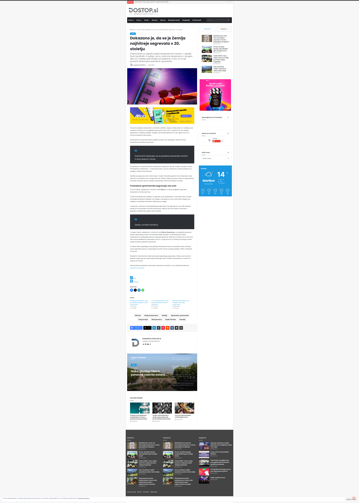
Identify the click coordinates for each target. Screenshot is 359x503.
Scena (138, 20)
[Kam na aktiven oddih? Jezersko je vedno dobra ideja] (207, 69)
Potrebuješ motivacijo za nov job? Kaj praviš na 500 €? (221, 470)
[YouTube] (148, 344)
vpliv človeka (171, 319)
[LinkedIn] (154, 328)
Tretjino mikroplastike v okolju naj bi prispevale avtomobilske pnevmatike (161, 417)
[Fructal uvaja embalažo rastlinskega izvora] (184, 408)
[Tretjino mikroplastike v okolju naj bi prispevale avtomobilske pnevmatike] (162, 408)
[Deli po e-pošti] (176, 328)
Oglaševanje (153, 492)
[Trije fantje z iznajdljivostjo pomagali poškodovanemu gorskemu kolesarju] (204, 462)
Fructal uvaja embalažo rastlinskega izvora (183, 416)
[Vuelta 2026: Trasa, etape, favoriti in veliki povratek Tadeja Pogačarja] (207, 58)
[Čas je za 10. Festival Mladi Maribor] (204, 454)
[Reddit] (167, 328)
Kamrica (162, 20)
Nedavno (224, 29)
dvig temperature (151, 315)
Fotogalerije (186, 20)
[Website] (143, 344)
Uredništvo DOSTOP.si (139, 65)
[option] (162, 372)
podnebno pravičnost (137, 268)
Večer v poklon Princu (218, 478)
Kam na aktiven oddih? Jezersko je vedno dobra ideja (150, 2)
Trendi (146, 20)
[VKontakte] (172, 328)
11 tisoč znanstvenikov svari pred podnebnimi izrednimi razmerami (159, 302)
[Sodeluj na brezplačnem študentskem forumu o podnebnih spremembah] (140, 408)
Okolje (143, 29)
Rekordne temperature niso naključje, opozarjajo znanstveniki (180, 302)
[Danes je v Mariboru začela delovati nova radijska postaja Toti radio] (204, 445)
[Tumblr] (159, 328)
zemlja (182, 319)
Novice (130, 20)
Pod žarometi (196, 20)
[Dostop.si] (143, 11)
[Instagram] (150, 344)
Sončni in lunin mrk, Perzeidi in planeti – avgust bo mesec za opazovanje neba (145, 373)
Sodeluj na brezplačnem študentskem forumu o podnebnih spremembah (138, 417)
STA (134, 278)
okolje (165, 315)
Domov (133, 29)
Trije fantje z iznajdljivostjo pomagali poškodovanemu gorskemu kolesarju (220, 462)
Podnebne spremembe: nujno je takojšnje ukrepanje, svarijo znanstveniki (139, 302)
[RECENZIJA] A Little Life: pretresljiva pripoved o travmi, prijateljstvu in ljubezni (221, 39)
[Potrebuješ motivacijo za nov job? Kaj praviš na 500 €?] (204, 471)
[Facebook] (146, 344)
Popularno (207, 29)
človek (138, 315)
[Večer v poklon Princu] (204, 480)
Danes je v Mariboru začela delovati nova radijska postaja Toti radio (221, 445)
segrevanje (144, 319)
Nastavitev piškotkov (83, 498)
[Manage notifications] (353, 498)
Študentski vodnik (174, 20)
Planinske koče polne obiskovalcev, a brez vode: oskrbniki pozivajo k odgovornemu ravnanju (148, 481)
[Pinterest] (163, 328)
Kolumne (155, 20)
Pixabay (135, 282)
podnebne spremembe (180, 315)
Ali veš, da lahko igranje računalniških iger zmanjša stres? (220, 49)
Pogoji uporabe (132, 492)
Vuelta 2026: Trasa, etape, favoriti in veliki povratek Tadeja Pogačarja (221, 59)
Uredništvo (146, 492)
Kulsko (134, 365)
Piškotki (140, 492)
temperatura (157, 319)
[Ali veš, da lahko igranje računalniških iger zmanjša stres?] (207, 49)
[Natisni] (181, 328)
